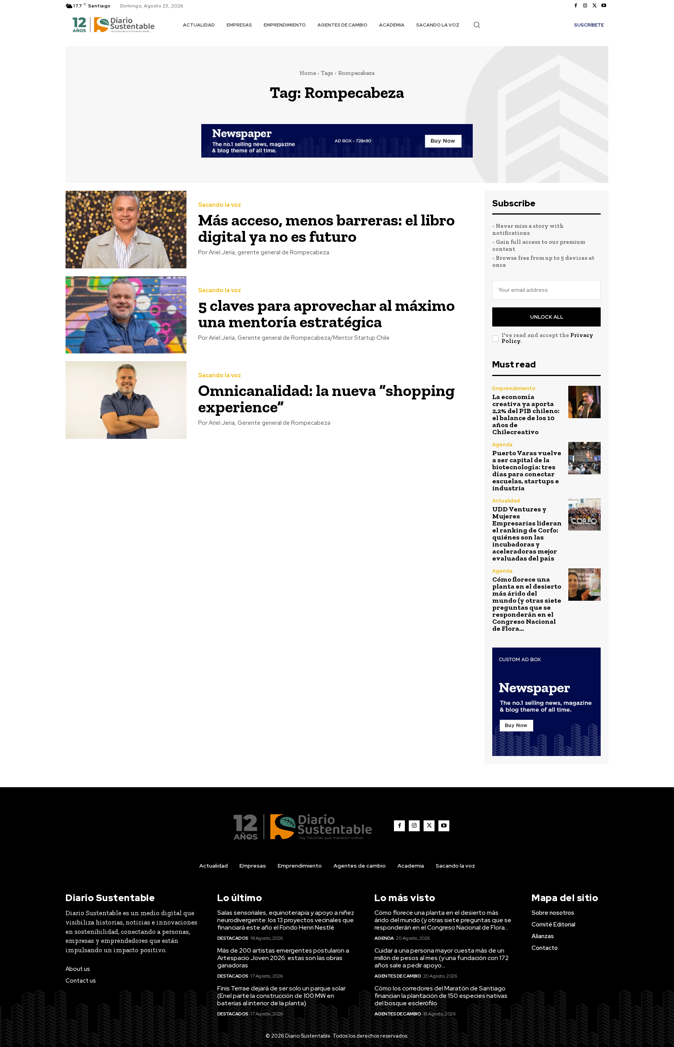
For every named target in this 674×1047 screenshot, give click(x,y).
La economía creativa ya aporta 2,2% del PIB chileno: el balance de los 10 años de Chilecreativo (525, 414)
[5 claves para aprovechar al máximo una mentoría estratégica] (126, 315)
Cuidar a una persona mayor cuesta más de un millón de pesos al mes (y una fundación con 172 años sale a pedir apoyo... (441, 957)
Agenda (502, 444)
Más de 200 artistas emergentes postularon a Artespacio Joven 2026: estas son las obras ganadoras (283, 957)
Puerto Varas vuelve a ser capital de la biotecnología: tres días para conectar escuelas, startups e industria (526, 470)
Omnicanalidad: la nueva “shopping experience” (326, 398)
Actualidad (506, 500)
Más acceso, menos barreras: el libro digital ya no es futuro (326, 228)
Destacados (232, 938)
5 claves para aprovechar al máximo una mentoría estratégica (326, 313)
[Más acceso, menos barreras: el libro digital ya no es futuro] (126, 229)
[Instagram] (585, 6)
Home (308, 72)
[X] (594, 6)
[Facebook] (575, 6)
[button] (476, 24)
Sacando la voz (219, 205)
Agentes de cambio (397, 976)
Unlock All (546, 317)
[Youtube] (603, 6)
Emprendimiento (514, 388)
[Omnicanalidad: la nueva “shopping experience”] (126, 400)
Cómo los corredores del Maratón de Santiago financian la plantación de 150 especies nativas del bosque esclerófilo (440, 995)
